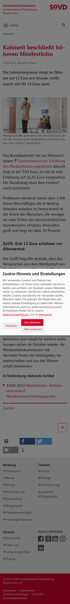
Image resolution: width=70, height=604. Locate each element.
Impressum (45, 314)
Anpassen (11, 325)
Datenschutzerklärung (16, 314)
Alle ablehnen (32, 322)
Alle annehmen (33, 329)
